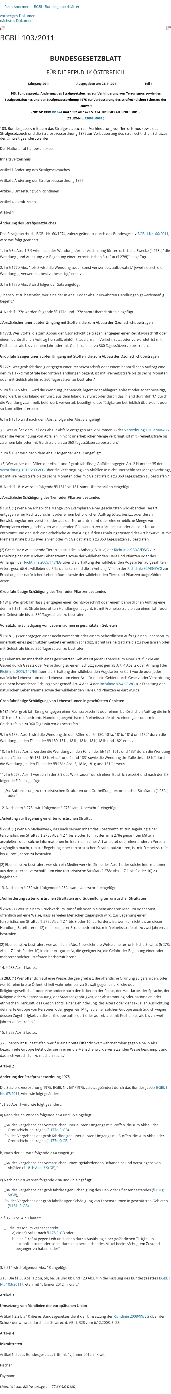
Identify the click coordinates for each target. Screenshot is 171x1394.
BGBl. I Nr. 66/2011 (152, 233)
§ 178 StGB (56, 1232)
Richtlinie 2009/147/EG (43, 562)
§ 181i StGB (18, 1205)
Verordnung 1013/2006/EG (146, 430)
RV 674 (57, 112)
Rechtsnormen (16, 6)
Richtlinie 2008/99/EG (132, 1316)
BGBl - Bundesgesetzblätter (56, 6)
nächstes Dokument (17, 20)
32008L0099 (94, 118)
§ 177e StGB (57, 1140)
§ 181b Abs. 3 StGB (38, 1167)
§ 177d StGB (58, 1129)
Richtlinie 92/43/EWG (132, 549)
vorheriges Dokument (18, 15)
